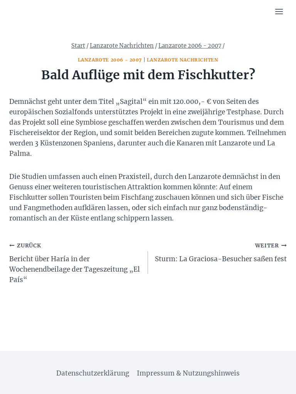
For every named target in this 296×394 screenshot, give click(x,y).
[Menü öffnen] (279, 11)
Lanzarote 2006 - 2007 (110, 60)
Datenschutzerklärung (92, 373)
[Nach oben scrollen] (276, 382)
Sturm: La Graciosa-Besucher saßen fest (221, 252)
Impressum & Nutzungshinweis (188, 373)
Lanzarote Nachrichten (183, 60)
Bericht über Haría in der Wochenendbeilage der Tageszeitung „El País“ (74, 263)
